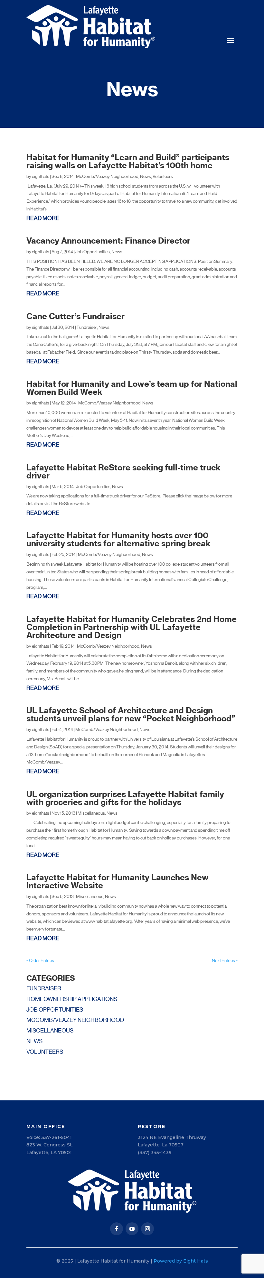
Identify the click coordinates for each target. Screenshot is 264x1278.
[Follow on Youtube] (132, 1228)
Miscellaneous (91, 813)
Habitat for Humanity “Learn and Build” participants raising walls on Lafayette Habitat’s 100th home (127, 161)
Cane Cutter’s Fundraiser (75, 316)
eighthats (40, 176)
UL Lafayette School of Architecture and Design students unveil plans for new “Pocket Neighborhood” (130, 714)
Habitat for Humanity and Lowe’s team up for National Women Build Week (131, 388)
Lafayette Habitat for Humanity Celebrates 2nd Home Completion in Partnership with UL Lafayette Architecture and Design (131, 627)
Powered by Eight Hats (181, 1261)
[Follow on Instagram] (147, 1228)
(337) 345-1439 (155, 1152)
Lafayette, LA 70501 (49, 1152)
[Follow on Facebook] (116, 1228)
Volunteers (163, 176)
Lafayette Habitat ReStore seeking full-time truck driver (123, 471)
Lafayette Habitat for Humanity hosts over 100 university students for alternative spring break (118, 539)
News (145, 176)
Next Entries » (225, 960)
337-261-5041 (56, 1137)
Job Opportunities (92, 251)
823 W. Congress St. (49, 1145)
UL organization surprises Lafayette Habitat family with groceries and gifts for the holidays (125, 798)
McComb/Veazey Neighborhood (107, 176)
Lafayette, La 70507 (161, 1145)
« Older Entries (40, 960)
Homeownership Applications (71, 999)
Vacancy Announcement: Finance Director (108, 241)
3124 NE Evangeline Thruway (172, 1137)
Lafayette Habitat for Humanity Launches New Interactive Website (117, 881)
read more (42, 218)
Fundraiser (87, 327)
